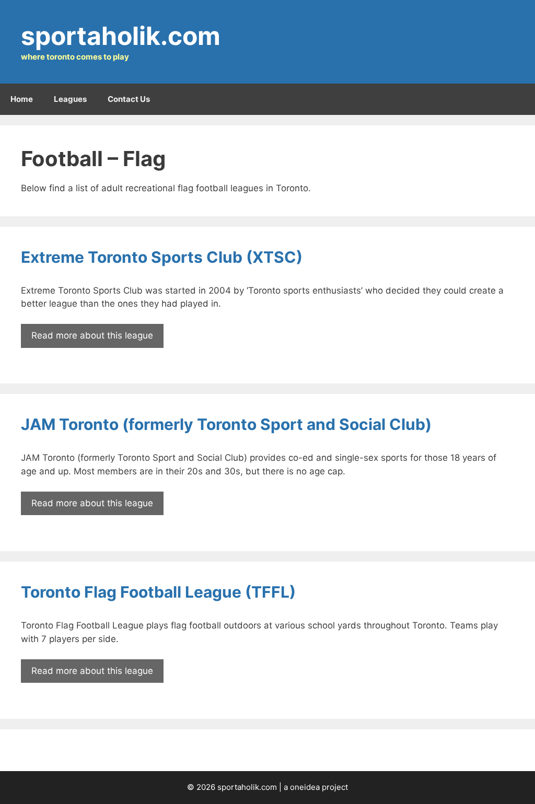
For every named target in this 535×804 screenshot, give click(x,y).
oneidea (305, 787)
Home (21, 99)
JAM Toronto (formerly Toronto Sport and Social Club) (226, 424)
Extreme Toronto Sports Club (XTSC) (162, 257)
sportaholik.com (120, 35)
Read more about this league (92, 335)
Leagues (70, 99)
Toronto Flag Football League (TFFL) (158, 591)
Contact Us (129, 99)
